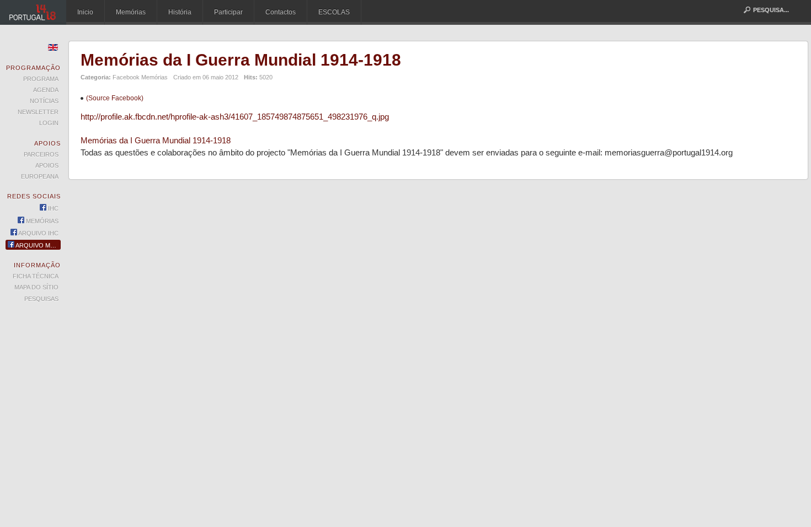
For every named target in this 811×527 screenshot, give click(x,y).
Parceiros (41, 154)
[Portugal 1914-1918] (33, 12)
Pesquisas (41, 298)
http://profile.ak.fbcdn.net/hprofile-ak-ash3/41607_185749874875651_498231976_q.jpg (235, 116)
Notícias (44, 101)
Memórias (131, 12)
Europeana (39, 176)
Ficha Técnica (35, 276)
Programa (40, 79)
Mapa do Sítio (36, 287)
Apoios (46, 165)
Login (48, 123)
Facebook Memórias (140, 77)
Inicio (85, 12)
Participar (228, 12)
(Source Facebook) (114, 98)
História (179, 12)
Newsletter (38, 112)
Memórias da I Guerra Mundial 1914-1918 (241, 60)
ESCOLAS (334, 12)
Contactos (280, 12)
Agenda (45, 90)
